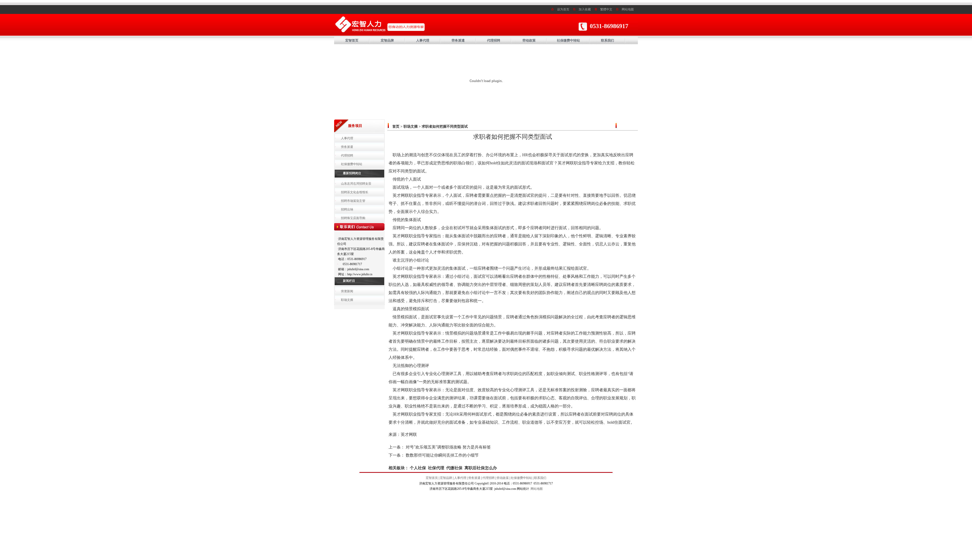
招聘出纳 (347, 209)
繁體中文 (606, 9)
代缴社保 (454, 468)
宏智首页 (351, 40)
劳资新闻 (347, 291)
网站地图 (628, 9)
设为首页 (563, 9)
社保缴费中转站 (568, 40)
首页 (395, 126)
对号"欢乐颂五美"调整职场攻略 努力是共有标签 (448, 447)
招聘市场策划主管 (353, 201)
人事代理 (422, 40)
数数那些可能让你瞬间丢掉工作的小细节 (442, 455)
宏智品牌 (387, 40)
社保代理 (436, 468)
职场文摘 (347, 300)
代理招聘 (493, 40)
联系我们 (607, 40)
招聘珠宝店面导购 (353, 218)
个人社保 (418, 468)
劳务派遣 (458, 40)
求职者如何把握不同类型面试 (445, 126)
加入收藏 (585, 9)
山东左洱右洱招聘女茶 (356, 183)
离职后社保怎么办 (480, 468)
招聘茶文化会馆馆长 (354, 192)
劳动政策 (529, 40)
